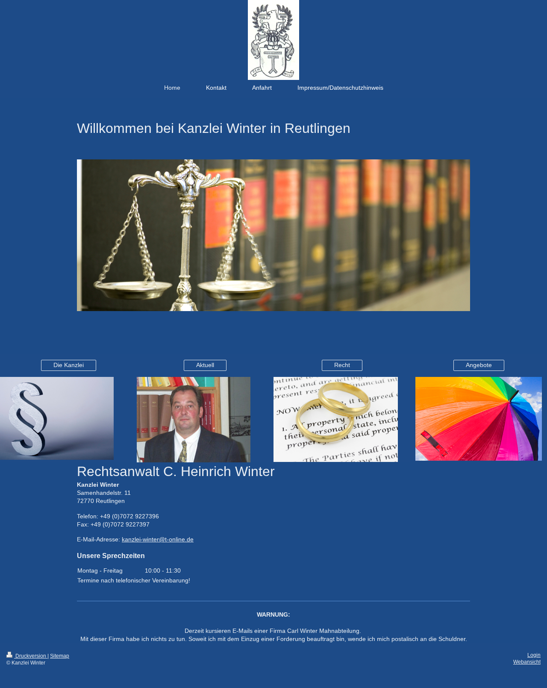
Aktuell (205, 365)
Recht (342, 365)
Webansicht (527, 662)
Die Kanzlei (68, 365)
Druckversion (30, 656)
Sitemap (59, 656)
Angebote (479, 365)
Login (534, 655)
